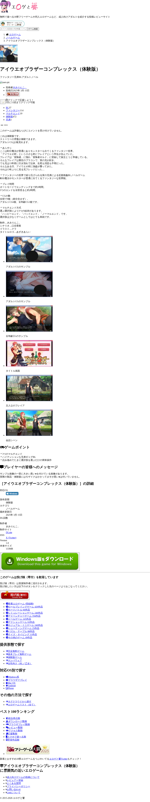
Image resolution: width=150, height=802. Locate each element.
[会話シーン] (29, 435)
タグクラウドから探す (19, 701)
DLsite (9, 532)
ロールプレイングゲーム (25, 606)
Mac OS (11, 683)
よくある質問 (14, 783)
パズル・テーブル (21, 631)
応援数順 (12, 733)
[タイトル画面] (29, 365)
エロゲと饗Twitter (58, 759)
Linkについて (14, 792)
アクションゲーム (21, 622)
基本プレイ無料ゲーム (19, 654)
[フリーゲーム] (12, 26)
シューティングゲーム (23, 628)
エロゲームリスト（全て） (22, 704)
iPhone (10, 688)
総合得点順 (14, 718)
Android (12, 685)
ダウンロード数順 (17, 721)
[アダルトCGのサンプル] (29, 261)
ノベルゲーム (19, 619)
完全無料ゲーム (16, 651)
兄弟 (8, 119)
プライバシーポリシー (18, 786)
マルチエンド (13, 113)
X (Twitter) (11, 537)
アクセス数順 (15, 730)
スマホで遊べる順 (16, 736)
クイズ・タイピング (22, 634)
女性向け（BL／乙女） (20, 663)
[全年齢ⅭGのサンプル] (29, 331)
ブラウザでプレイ (17, 680)
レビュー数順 (15, 727)
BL (7, 107)
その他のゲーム (20, 637)
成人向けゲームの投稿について (23, 777)
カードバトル (19, 610)
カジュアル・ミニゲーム (25, 625)
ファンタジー (13, 110)
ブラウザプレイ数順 (19, 724)
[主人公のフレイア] (29, 400)
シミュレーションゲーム (25, 613)
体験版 (9, 116)
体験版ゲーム (15, 657)
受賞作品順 (13, 740)
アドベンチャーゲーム (24, 616)
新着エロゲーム (21, 603)
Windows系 (13, 677)
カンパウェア (15, 660)
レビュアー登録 (15, 780)
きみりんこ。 (20, 87)
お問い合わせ (14, 789)
